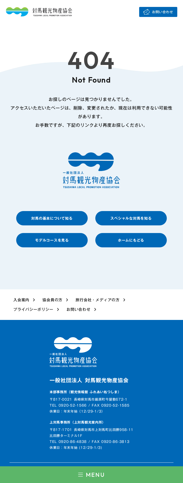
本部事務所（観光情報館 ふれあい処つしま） (85, 392)
